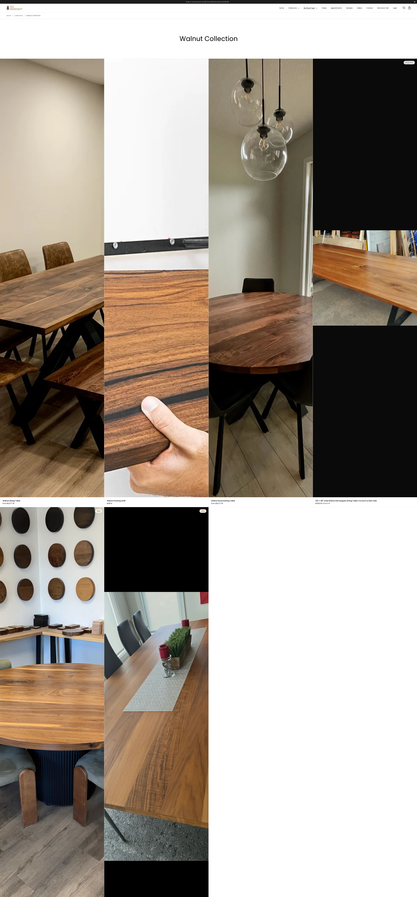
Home (9, 15)
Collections (18, 15)
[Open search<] (404, 8)
